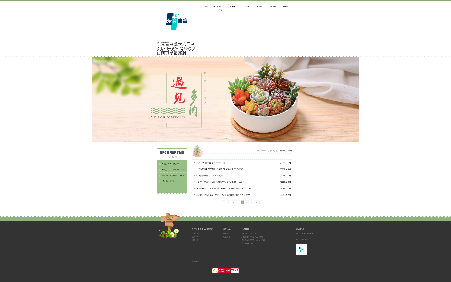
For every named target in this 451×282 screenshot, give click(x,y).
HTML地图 (218, 277)
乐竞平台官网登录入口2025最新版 (253, 240)
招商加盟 (195, 240)
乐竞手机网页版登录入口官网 (252, 237)
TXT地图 (235, 277)
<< (224, 202)
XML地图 (227, 277)
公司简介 (195, 234)
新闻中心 (227, 229)
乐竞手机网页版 (247, 243)
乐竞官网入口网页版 (286, 151)
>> (261, 202)
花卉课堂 (195, 237)
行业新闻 (226, 237)
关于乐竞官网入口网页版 (202, 229)
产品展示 (275, 151)
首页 (269, 151)
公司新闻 (226, 234)
